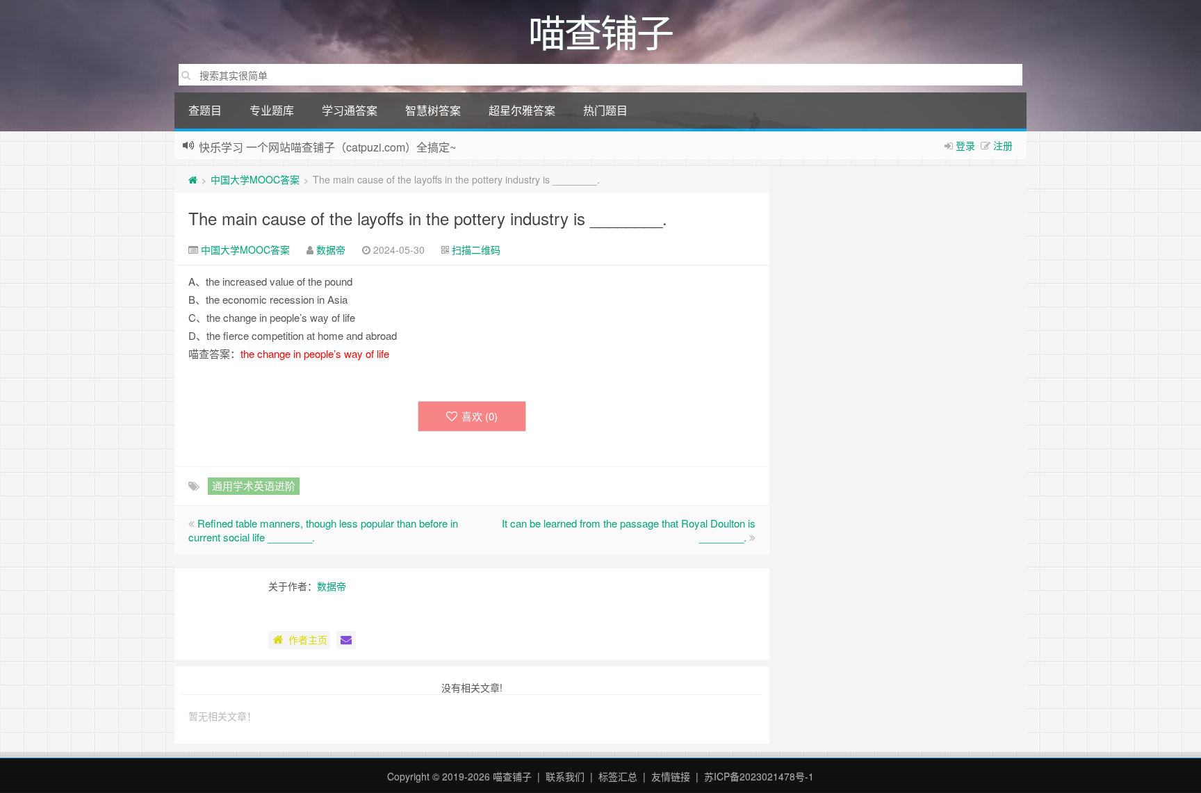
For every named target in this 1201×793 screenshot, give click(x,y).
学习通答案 (349, 110)
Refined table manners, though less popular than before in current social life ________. (323, 530)
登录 (965, 145)
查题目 (205, 110)
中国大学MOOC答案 (255, 179)
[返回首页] (192, 179)
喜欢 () (479, 416)
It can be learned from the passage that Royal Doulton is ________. (628, 530)
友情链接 (670, 776)
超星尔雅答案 (522, 110)
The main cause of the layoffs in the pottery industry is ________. (427, 218)
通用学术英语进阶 (253, 485)
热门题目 (605, 110)
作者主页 (307, 639)
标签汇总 (617, 776)
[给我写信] (346, 640)
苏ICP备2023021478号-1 (759, 776)
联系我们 (565, 776)
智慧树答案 (433, 110)
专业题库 (272, 110)
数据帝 (330, 249)
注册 (1003, 145)
